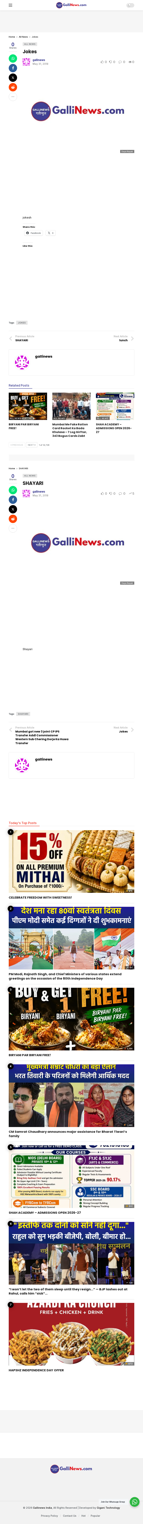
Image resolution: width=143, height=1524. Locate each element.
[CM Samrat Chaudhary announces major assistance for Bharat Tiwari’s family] (71, 1095)
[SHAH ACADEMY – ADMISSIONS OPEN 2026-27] (115, 406)
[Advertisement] (71, 21)
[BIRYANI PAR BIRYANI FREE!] (28, 406)
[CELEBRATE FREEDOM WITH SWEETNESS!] (71, 861)
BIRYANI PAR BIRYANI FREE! (24, 426)
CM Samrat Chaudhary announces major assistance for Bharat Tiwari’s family (68, 1133)
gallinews (39, 60)
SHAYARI (33, 483)
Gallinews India (42, 1507)
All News (30, 44)
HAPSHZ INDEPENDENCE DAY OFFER (36, 1370)
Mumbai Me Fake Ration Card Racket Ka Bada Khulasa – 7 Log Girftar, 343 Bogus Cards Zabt (70, 430)
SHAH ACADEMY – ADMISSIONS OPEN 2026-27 (114, 428)
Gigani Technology (108, 1507)
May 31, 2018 (40, 63)
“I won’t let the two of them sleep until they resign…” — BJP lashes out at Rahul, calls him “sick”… (68, 1291)
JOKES (22, 322)
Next (31, 445)
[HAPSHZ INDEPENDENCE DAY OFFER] (71, 1334)
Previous (17, 445)
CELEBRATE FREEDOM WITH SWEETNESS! (40, 897)
